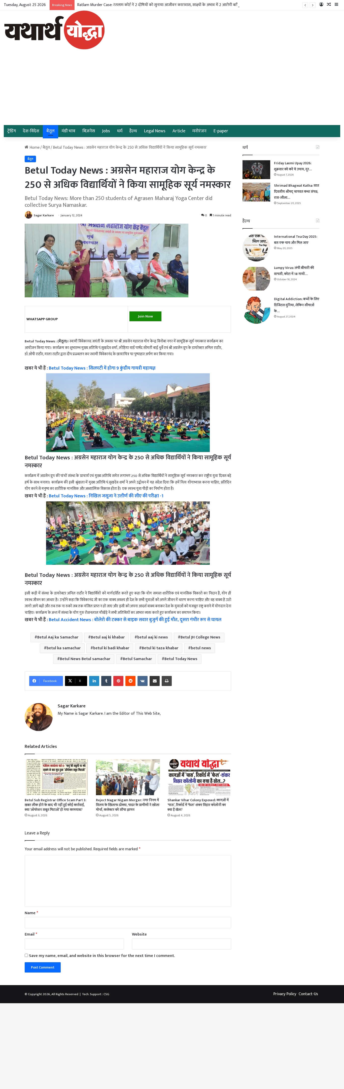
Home (34, 147)
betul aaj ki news (152, 637)
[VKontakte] (142, 681)
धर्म (119, 131)
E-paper (221, 131)
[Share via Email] (155, 681)
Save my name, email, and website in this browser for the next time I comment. (102, 955)
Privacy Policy (284, 994)
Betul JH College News (200, 637)
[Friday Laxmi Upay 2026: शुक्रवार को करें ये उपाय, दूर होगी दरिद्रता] (256, 169)
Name (31, 913)
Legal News (154, 131)
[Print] (167, 681)
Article (179, 131)
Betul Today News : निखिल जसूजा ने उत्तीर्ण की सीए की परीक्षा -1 (106, 496)
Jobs (106, 131)
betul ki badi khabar (111, 648)
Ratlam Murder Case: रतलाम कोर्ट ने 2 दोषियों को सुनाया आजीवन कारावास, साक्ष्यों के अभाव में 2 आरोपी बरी (157, 5)
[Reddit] (130, 681)
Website (139, 934)
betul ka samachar (64, 648)
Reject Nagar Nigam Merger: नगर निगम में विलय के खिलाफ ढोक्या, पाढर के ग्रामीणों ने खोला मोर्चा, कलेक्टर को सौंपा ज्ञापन (127, 805)
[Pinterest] (118, 681)
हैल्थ (133, 131)
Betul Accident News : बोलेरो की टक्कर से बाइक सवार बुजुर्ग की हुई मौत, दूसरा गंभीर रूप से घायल (135, 620)
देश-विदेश (31, 131)
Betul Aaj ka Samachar (57, 637)
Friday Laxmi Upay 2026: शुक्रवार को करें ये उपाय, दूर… (293, 166)
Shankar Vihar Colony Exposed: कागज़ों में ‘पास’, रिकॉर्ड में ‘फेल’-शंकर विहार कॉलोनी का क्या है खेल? (198, 805)
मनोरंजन (199, 131)
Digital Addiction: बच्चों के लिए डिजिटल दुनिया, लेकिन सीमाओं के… (296, 305)
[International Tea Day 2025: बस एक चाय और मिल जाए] (256, 247)
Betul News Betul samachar (85, 659)
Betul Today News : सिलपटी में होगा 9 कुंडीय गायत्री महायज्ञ (102, 368)
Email (31, 934)
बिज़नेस (88, 131)
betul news (201, 648)
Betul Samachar (137, 659)
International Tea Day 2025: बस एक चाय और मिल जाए (295, 240)
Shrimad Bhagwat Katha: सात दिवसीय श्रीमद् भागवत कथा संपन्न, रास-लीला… (296, 191)
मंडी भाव (68, 131)
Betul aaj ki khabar (108, 637)
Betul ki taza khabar (160, 648)
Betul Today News (180, 659)
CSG (106, 994)
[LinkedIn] (94, 681)
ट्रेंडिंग (11, 131)
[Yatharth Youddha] (54, 30)
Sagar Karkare (44, 215)
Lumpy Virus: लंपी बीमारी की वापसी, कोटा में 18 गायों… (294, 271)
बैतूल (50, 131)
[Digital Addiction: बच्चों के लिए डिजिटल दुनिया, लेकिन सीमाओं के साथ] (256, 310)
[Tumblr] (106, 681)
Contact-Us (308, 994)
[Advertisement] (172, 87)
